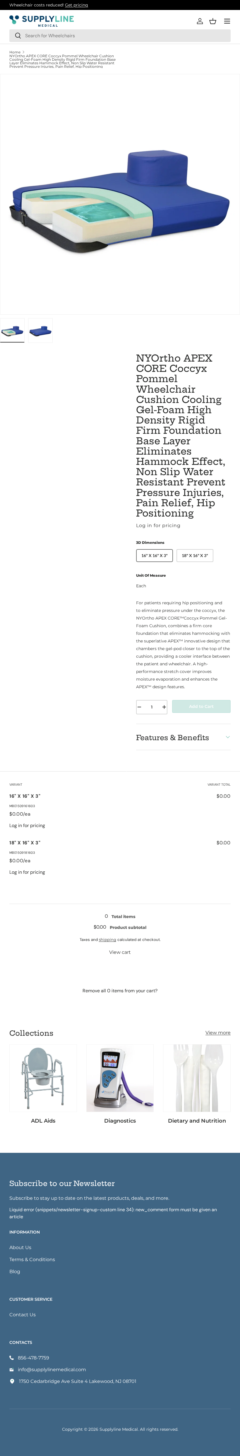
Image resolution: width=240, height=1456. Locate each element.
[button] (212, 21)
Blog (14, 1271)
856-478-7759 (33, 1357)
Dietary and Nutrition (197, 1120)
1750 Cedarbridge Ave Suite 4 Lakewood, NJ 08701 (77, 1381)
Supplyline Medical (119, 1429)
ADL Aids (43, 1120)
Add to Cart (201, 706)
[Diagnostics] (120, 1078)
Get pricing (76, 5)
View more (218, 1032)
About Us (20, 1247)
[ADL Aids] (43, 1078)
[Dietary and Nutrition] (196, 1078)
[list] (120, 194)
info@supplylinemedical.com (52, 1369)
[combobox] (120, 35)
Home (14, 52)
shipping (107, 939)
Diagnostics (120, 1120)
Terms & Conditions (32, 1259)
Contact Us (22, 1314)
